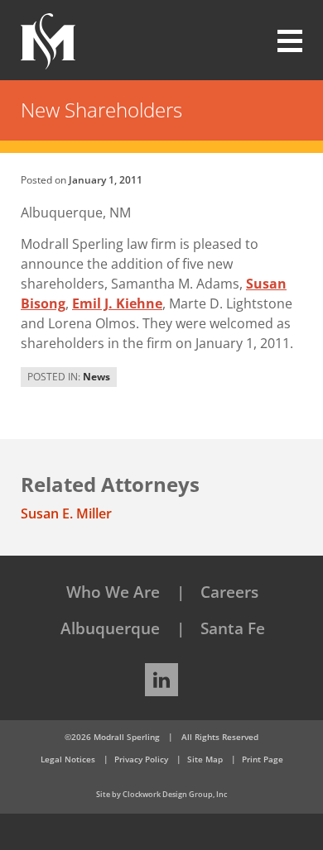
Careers (229, 592)
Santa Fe (232, 628)
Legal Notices (68, 759)
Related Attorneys (110, 484)
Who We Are (113, 592)
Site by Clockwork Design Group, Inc (161, 794)
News (96, 377)
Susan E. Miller (66, 513)
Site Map (205, 759)
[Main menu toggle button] (280, 41)
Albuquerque (110, 628)
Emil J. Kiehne (117, 303)
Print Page (262, 759)
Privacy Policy (141, 759)
